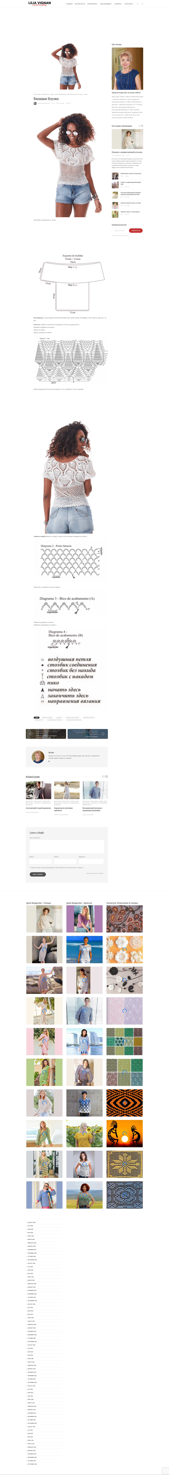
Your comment (35, 838)
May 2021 (30, 1437)
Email (56, 857)
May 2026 (30, 1232)
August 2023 (31, 1345)
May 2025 (30, 1273)
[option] (38, 797)
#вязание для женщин (72, 717)
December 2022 (32, 1372)
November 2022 (32, 1375)
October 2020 (32, 1460)
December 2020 (32, 1454)
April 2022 (31, 1399)
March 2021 (31, 1443)
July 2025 (30, 1266)
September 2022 (32, 1382)
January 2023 (32, 1368)
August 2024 (31, 1304)
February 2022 (32, 1406)
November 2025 (32, 1253)
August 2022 (31, 1386)
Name (31, 857)
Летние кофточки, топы (77, 94)
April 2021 (31, 1440)
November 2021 (32, 1416)
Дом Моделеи (105, 4)
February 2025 (32, 1283)
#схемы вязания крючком (74, 720)
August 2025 (31, 1263)
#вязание (59, 717)
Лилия (39, 103)
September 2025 (32, 1260)
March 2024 (31, 1321)
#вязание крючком (88, 717)
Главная (69, 4)
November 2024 (32, 1294)
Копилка (117, 4)
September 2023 (32, 1341)
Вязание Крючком (41, 94)
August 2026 (31, 1222)
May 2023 (30, 1355)
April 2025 (31, 1277)
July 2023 (30, 1348)
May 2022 (30, 1396)
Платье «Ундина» (92, 737)
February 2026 (32, 1243)
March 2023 (31, 1362)
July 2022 (30, 1389)
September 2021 (32, 1423)
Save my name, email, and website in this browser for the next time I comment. (57, 867)
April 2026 (31, 1236)
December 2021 (32, 1413)
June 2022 (30, 1392)
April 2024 (31, 1317)
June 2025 (30, 1270)
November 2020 (32, 1457)
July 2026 (30, 1225)
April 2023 (31, 1358)
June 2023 (30, 1352)
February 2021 (32, 1447)
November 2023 (32, 1334)
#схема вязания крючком (55, 720)
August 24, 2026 (120, 155)
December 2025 (32, 1249)
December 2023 (32, 1331)
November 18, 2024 (63, 814)
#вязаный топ (39, 720)
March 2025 (31, 1280)
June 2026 (30, 1229)
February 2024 (32, 1324)
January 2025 (32, 1287)
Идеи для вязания (58, 94)
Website (82, 857)
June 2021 (30, 1433)
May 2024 (30, 1314)
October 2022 (32, 1379)
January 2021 (32, 1450)
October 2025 (32, 1256)
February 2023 (32, 1365)
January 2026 (32, 1246)
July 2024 (30, 1307)
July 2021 (30, 1430)
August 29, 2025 (34, 812)
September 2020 (32, 1464)
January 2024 (32, 1328)
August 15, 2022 (46, 103)
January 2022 (32, 1409)
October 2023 (32, 1338)
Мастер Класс (80, 4)
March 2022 (31, 1403)
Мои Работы (92, 4)
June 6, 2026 (90, 814)
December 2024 (32, 1290)
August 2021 (31, 1426)
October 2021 (32, 1420)
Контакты (128, 4)
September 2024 (32, 1300)
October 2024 (32, 1297)
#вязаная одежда (47, 717)
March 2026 (31, 1239)
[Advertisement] (84, 22)
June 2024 (30, 1311)
